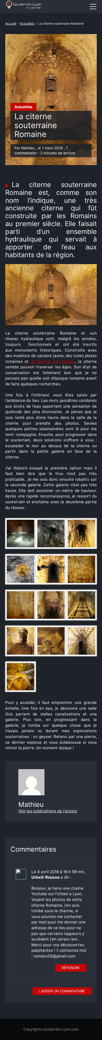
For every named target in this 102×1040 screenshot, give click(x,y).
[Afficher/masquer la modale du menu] (93, 6)
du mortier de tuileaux (53, 361)
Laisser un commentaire (62, 991)
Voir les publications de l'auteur (47, 810)
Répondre (71, 968)
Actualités (23, 107)
